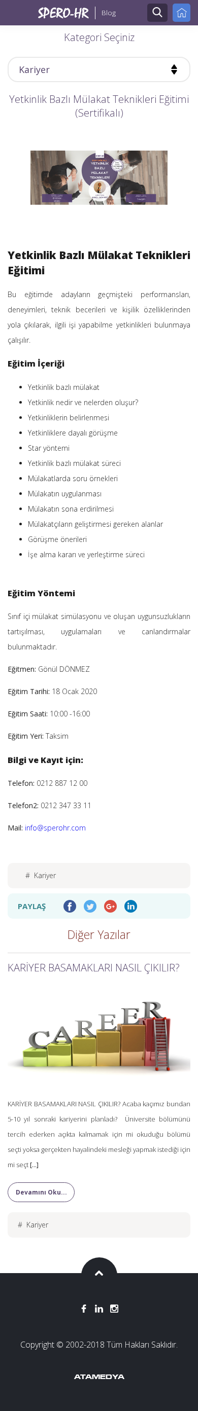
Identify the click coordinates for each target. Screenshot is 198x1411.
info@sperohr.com (55, 828)
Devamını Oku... (41, 1192)
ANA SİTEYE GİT (181, 13)
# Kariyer (40, 875)
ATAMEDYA (99, 1377)
